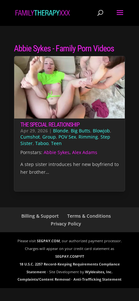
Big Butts (80, 131)
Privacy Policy (66, 224)
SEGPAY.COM (48, 240)
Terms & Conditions (89, 216)
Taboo (41, 143)
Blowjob (101, 131)
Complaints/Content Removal (43, 279)
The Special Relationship (50, 124)
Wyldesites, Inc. (98, 271)
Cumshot (30, 137)
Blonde (60, 131)
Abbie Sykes (57, 152)
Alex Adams (84, 152)
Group (49, 137)
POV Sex (67, 137)
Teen (56, 143)
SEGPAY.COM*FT (69, 256)
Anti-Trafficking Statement (97, 279)
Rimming (88, 137)
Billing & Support (40, 216)
